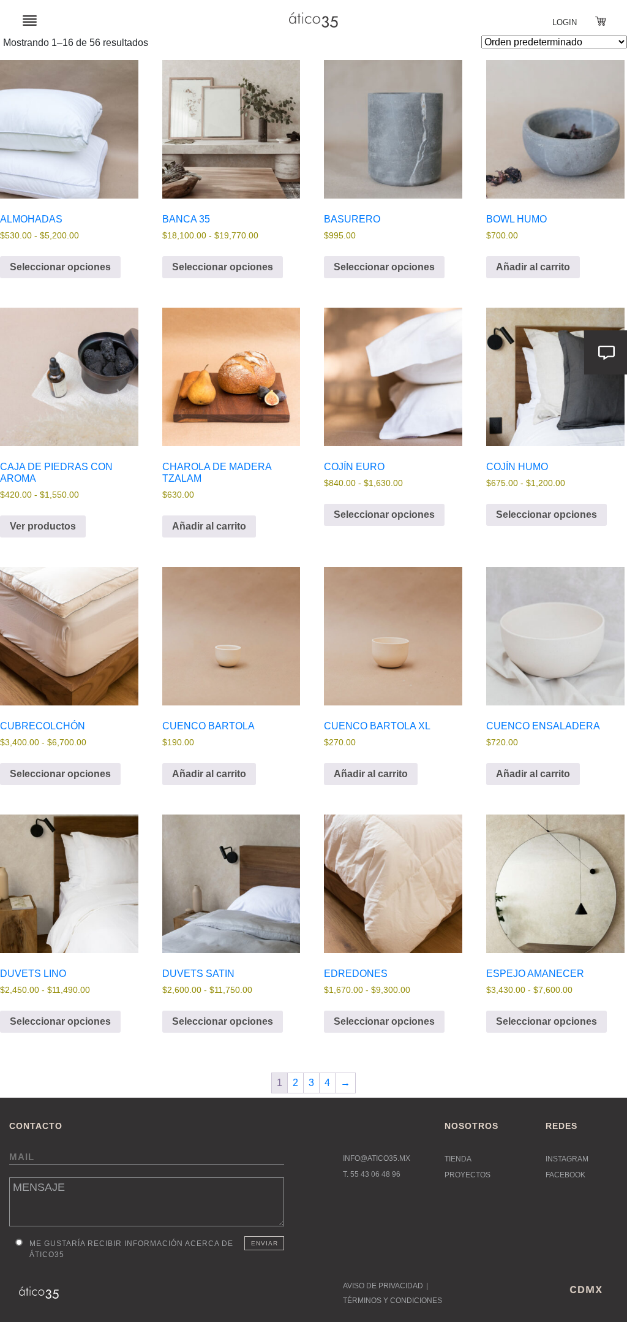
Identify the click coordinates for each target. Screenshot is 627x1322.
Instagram (567, 1159)
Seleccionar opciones (60, 267)
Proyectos (467, 1175)
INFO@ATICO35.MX (376, 1158)
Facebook (565, 1175)
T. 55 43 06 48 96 (371, 1174)
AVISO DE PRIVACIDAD (383, 1286)
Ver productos (43, 526)
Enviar (264, 1243)
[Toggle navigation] (30, 20)
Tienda (458, 1159)
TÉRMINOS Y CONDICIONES (392, 1300)
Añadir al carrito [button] (533, 267)
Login (564, 22)
